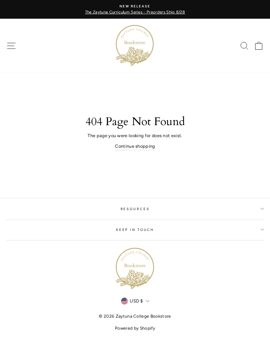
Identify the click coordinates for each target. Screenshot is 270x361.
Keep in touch (135, 230)
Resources (135, 209)
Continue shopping (135, 146)
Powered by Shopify (135, 328)
